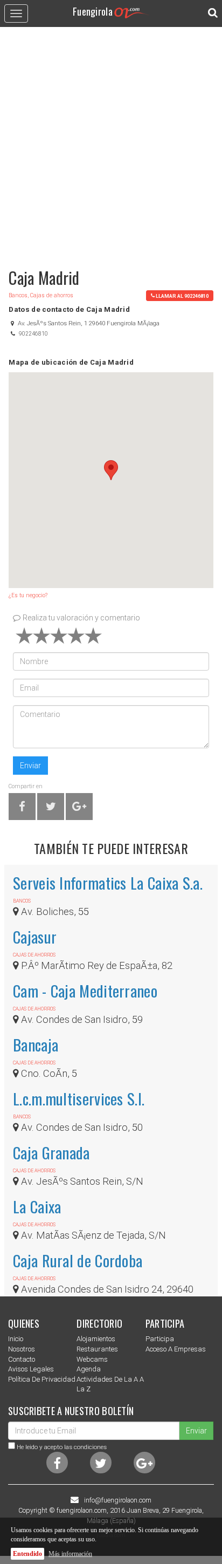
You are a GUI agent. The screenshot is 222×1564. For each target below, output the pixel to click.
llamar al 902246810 (182, 295)
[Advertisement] (111, 142)
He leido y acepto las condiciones (62, 1447)
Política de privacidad (41, 1379)
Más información (70, 1554)
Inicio (15, 1339)
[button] (111, 470)
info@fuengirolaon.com (117, 1500)
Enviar (30, 765)
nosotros (21, 1349)
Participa (159, 1339)
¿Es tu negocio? (28, 595)
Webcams (92, 1359)
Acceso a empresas (175, 1349)
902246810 (33, 333)
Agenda (89, 1369)
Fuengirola (93, 11)
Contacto (21, 1359)
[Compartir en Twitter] (51, 808)
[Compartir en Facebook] (22, 808)
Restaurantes (97, 1349)
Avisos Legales (31, 1369)
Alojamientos (96, 1339)
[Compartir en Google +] (79, 808)
